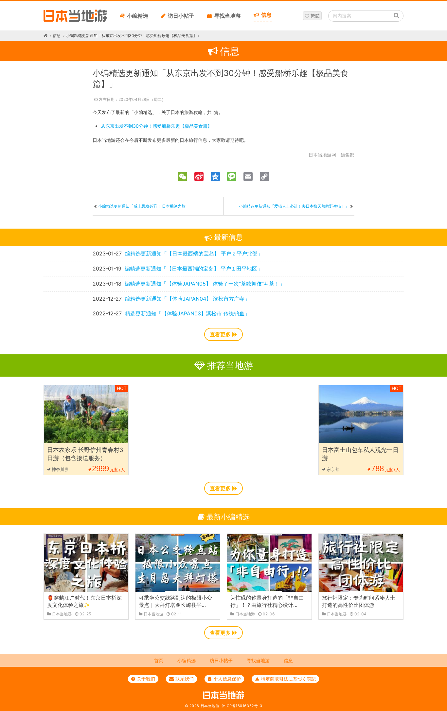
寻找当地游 (227, 15)
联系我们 (184, 679)
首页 (158, 660)
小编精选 (137, 15)
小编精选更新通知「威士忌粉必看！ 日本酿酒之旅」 (143, 206)
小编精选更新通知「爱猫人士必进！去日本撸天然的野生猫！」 (294, 206)
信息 (266, 14)
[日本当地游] (75, 20)
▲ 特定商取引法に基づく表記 (285, 679)
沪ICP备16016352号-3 (242, 705)
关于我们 (146, 679)
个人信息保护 (227, 679)
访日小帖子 (181, 15)
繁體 (315, 15)
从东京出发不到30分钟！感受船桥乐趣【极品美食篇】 (156, 126)
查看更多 (220, 334)
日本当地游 (210, 705)
